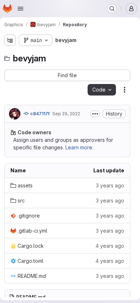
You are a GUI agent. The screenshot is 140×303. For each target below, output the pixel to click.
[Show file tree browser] (10, 40)
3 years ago (110, 185)
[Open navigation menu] (20, 8)
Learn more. (79, 147)
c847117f (39, 113)
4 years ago (109, 246)
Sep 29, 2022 (66, 113)
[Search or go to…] (112, 8)
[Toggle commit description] (95, 114)
